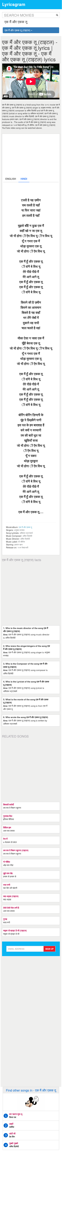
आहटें (11, 1123)
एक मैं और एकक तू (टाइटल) (18, 30)
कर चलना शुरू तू (15, 1114)
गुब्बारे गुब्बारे (13, 1143)
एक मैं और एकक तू (25, 527)
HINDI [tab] (24, 178)
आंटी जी (12, 1133)
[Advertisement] (31, 155)
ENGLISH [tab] (10, 178)
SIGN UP (49, 948)
